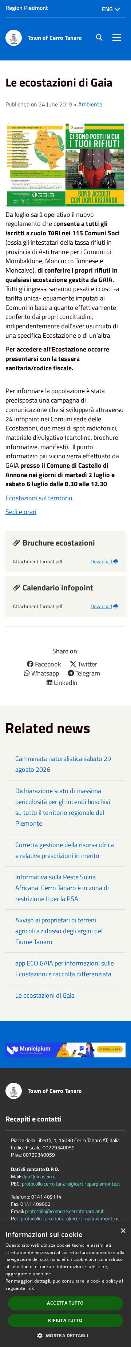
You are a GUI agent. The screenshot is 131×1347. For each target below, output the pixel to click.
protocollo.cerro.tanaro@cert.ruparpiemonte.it (71, 1183)
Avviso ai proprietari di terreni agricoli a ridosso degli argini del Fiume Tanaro (59, 931)
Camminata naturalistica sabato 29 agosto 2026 (63, 764)
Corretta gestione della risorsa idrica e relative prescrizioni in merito (64, 850)
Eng (108, 9)
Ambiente (90, 104)
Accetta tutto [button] (65, 1303)
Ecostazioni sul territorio (38, 498)
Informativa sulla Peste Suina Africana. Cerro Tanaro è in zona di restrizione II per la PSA (62, 888)
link (30, 1288)
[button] (65, 1335)
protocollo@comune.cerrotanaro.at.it (64, 1211)
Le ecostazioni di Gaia (45, 995)
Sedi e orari (20, 512)
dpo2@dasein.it (39, 1176)
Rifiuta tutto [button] (65, 1320)
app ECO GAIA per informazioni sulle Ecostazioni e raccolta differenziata (64, 968)
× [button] (123, 1231)
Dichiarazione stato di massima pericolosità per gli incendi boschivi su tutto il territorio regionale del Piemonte (62, 807)
